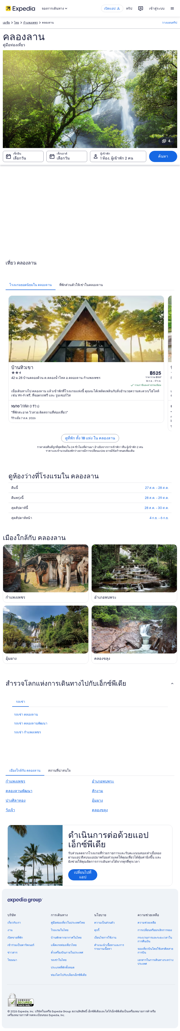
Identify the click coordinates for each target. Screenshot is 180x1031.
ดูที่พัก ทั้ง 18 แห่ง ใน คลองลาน (90, 438)
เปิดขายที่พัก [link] (15, 937)
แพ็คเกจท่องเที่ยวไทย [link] (64, 945)
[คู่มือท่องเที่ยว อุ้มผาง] (46, 634)
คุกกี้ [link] (96, 930)
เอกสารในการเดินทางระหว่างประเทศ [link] (155, 962)
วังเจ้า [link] (10, 810)
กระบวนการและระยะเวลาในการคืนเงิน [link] (155, 939)
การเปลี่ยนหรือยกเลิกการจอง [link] (155, 930)
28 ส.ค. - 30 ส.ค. (157, 508)
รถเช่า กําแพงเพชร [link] (27, 732)
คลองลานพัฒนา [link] (19, 790)
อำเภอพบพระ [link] (103, 781)
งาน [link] (10, 930)
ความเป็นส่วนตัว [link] (104, 923)
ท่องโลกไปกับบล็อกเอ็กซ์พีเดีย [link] (68, 975)
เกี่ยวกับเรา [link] (14, 923)
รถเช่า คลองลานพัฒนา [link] (30, 723)
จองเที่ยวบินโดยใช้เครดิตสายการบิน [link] (155, 950)
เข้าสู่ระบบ (157, 8)
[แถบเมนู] (172, 8)
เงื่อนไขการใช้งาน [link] (105, 937)
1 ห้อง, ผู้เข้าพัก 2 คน (116, 158)
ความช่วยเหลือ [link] (147, 923)
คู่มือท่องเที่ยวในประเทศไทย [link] (68, 923)
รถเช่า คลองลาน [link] (26, 714)
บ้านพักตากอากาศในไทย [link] (66, 937)
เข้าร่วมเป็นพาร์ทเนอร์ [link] (21, 945)
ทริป (129, 8)
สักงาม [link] (97, 790)
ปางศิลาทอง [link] (16, 800)
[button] (90, 683)
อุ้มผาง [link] (97, 800)
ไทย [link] (16, 23)
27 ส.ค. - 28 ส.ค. (157, 488)
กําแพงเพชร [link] (30, 23)
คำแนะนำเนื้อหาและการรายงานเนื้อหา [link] (109, 947)
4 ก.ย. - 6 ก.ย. (159, 518)
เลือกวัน (19, 158)
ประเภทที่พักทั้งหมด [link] (63, 967)
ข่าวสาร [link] (12, 952)
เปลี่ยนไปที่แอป (82, 874)
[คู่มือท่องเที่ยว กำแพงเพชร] (46, 573)
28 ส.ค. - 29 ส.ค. (157, 498)
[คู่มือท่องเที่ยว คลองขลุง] (134, 634)
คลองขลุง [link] (100, 810)
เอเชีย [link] (6, 23)
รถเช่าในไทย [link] (59, 960)
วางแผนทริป (169, 23)
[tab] (31, 285)
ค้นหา (163, 156)
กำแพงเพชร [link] (15, 781)
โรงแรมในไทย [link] (59, 930)
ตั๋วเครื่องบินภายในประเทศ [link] (67, 952)
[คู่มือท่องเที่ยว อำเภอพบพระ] (134, 573)
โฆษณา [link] (12, 960)
